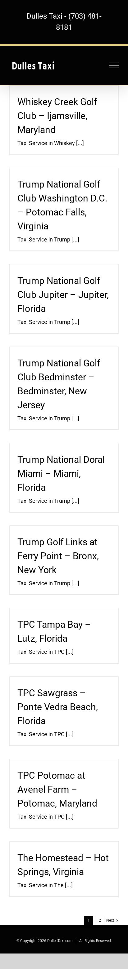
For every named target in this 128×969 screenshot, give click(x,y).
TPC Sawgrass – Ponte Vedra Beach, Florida (57, 707)
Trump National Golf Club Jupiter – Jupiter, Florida (63, 294)
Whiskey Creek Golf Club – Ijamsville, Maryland (57, 115)
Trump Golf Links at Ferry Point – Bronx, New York (58, 556)
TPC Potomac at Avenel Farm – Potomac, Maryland (57, 789)
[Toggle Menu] (114, 65)
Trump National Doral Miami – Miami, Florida (61, 473)
